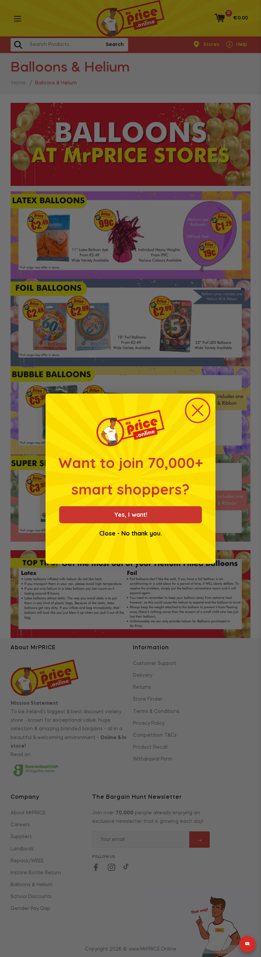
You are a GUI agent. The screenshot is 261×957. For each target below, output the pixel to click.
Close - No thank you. (130, 533)
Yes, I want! (130, 515)
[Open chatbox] (247, 944)
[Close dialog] (197, 410)
